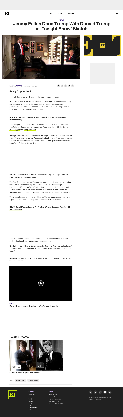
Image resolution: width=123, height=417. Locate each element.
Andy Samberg (30, 129)
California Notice (54, 401)
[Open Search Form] (117, 14)
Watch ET (71, 13)
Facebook (32, 395)
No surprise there (16, 258)
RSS (30, 410)
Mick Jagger (14, 129)
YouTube (31, 401)
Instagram (32, 397)
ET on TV (31, 403)
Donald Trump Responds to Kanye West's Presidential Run (34, 306)
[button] (41, 283)
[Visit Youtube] (105, 392)
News (61, 20)
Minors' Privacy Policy (56, 403)
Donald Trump (33, 380)
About (31, 406)
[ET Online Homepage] (7, 13)
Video (60, 13)
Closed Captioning (55, 399)
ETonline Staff (33, 408)
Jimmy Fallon (20, 380)
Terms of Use (53, 395)
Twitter (31, 399)
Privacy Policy (53, 397)
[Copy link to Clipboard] (72, 86)
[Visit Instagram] (100, 392)
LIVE (50, 13)
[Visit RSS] (110, 392)
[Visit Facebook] (90, 392)
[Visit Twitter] (95, 392)
